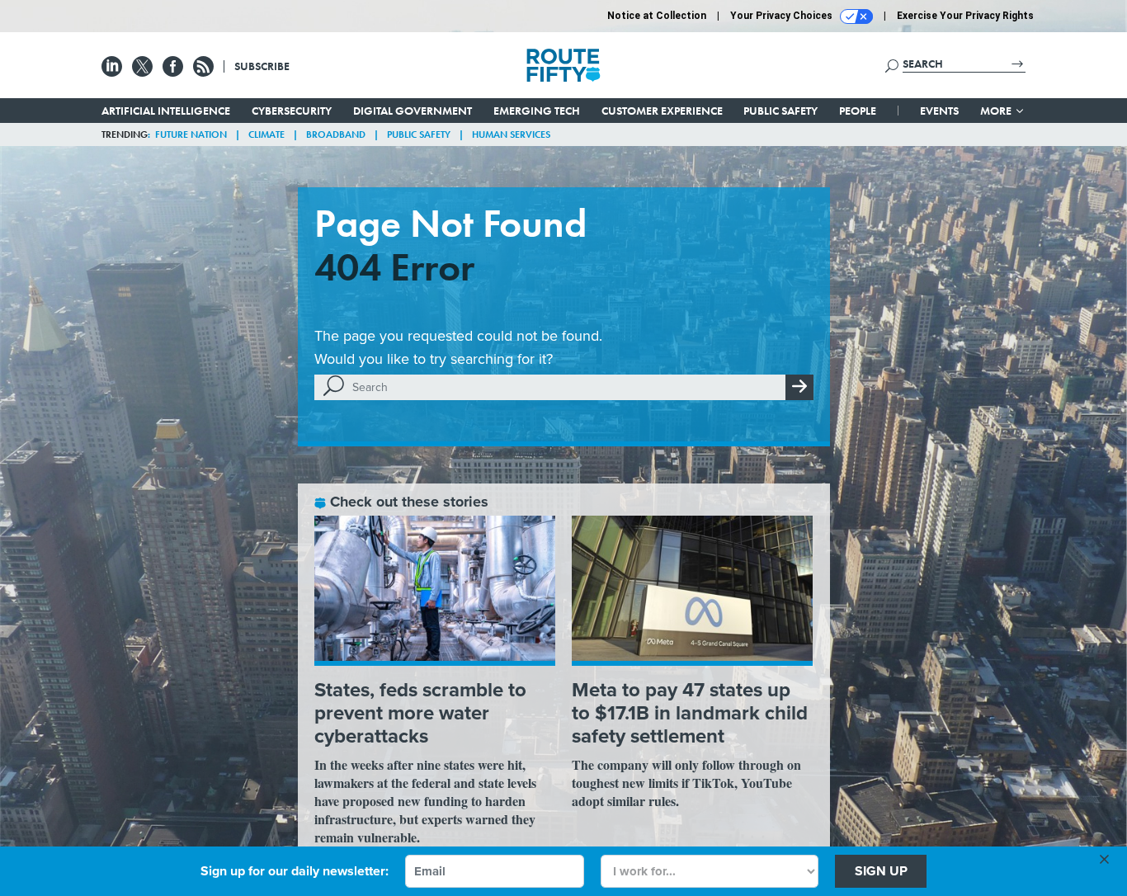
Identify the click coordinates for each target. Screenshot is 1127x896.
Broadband (335, 134)
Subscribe (262, 66)
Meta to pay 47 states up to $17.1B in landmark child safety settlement (690, 713)
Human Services (511, 134)
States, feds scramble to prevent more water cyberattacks (420, 713)
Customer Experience (662, 110)
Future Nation (191, 134)
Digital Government (412, 110)
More (997, 110)
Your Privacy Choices (782, 15)
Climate (266, 134)
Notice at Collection (656, 15)
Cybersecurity (292, 110)
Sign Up (881, 870)
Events (939, 110)
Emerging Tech (536, 110)
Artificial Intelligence (165, 110)
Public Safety (780, 110)
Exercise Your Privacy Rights (965, 15)
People (857, 110)
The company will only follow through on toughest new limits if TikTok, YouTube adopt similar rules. (686, 782)
